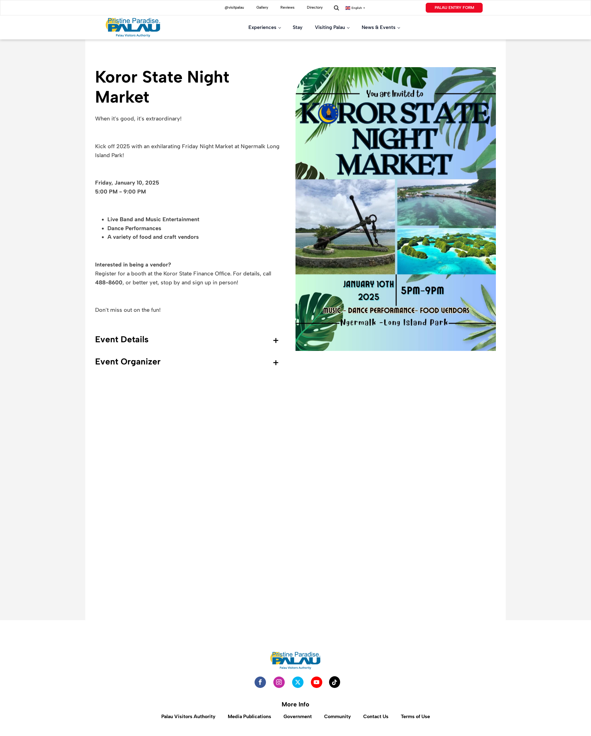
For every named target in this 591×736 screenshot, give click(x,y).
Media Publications (249, 716)
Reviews (287, 7)
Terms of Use (415, 716)
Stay (298, 27)
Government (297, 716)
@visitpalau (234, 7)
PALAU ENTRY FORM (454, 7)
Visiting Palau (330, 27)
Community (337, 716)
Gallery (262, 7)
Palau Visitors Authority (188, 716)
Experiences (262, 27)
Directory (315, 7)
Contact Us (375, 716)
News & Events (379, 27)
